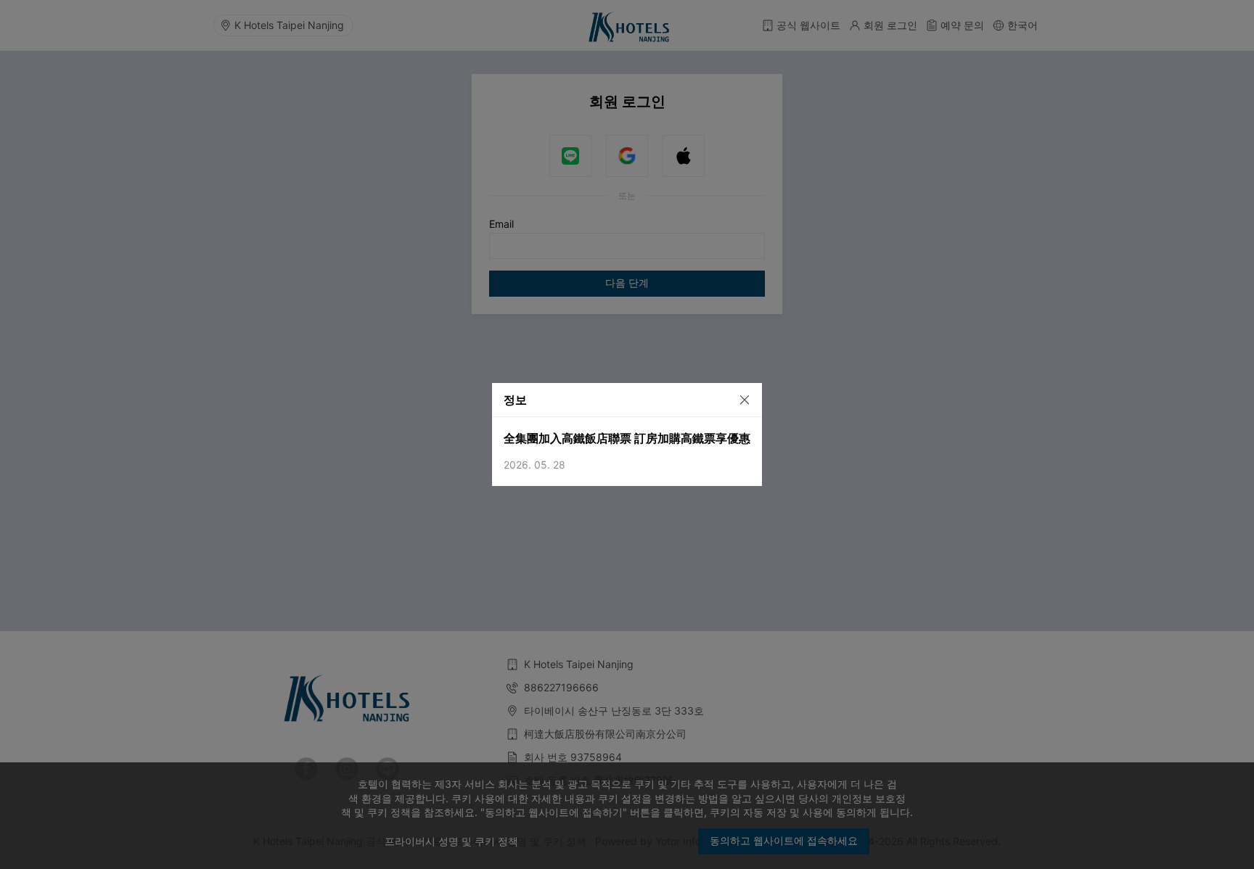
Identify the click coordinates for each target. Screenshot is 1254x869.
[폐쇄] (738, 399)
